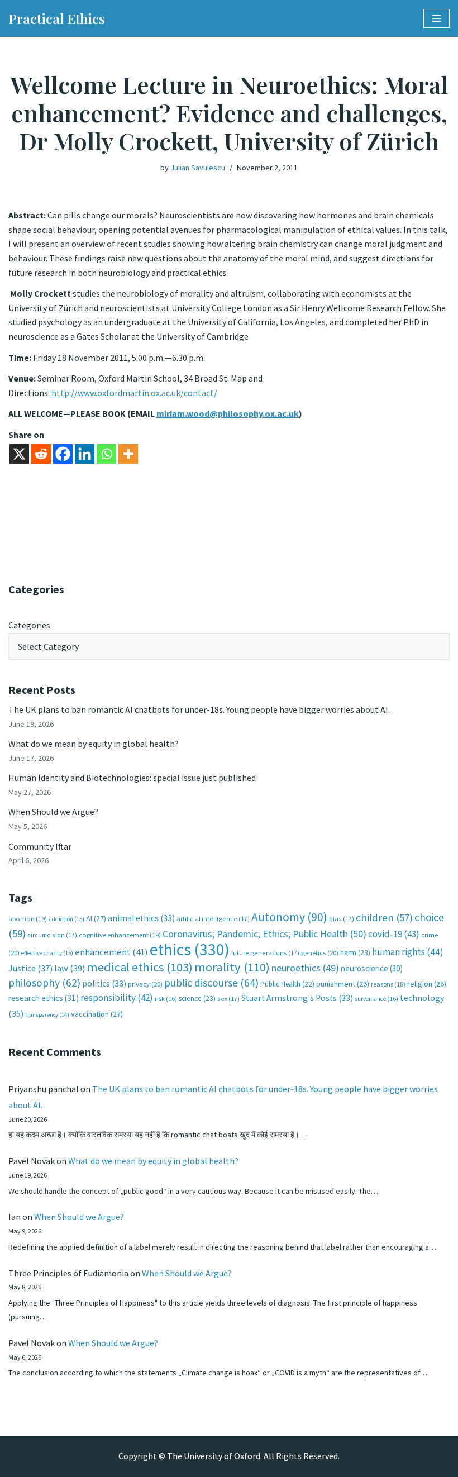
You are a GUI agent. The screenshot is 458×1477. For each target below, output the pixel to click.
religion (426, 984)
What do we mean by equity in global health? (93, 743)
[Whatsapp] (106, 454)
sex (228, 998)
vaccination (97, 1014)
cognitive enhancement (120, 935)
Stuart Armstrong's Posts (297, 998)
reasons (388, 984)
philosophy (44, 982)
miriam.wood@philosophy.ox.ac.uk (227, 413)
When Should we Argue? (53, 811)
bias (341, 918)
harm (355, 952)
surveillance (376, 999)
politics (104, 983)
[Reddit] (41, 454)
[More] (128, 454)
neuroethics (305, 967)
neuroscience (372, 968)
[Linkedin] (84, 454)
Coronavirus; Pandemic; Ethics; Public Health (264, 933)
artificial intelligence (213, 918)
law (69, 968)
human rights (407, 952)
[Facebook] (63, 454)
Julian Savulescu (197, 168)
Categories (29, 625)
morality (232, 967)
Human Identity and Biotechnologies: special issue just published (132, 777)
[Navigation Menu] (436, 18)
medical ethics (140, 967)
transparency (47, 1014)
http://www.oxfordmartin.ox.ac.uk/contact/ (134, 392)
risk (166, 999)
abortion (27, 918)
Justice (30, 968)
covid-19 (393, 934)
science (197, 998)
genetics (319, 953)
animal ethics (141, 918)
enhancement (111, 952)
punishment (342, 984)
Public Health (287, 984)
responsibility (116, 998)
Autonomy (289, 917)
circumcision (52, 935)
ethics (190, 949)
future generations (265, 953)
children (384, 917)
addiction (66, 919)
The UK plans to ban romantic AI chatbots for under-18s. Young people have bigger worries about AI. (199, 709)
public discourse (211, 982)
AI (96, 918)
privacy (145, 984)
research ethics (43, 998)
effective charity (47, 953)
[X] (19, 454)
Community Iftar (39, 846)
